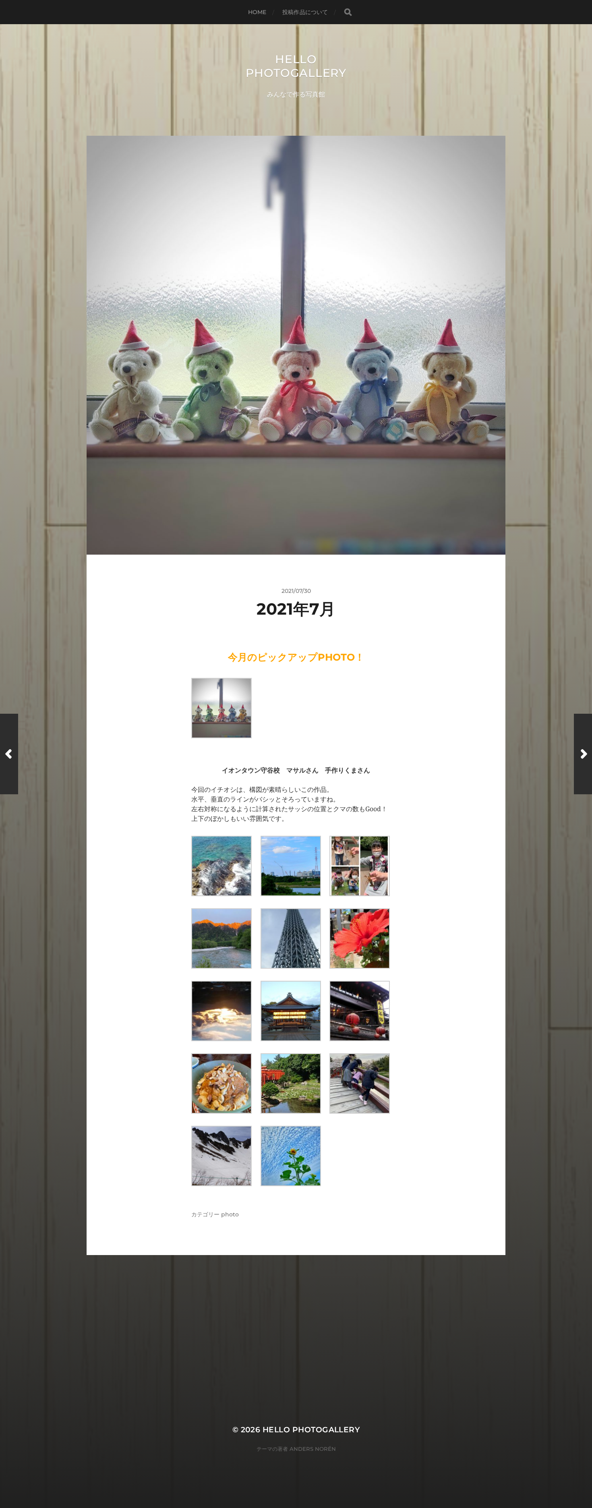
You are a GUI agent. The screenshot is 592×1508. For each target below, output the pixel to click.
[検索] (348, 12)
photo (230, 1214)
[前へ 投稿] (9, 754)
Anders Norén (313, 1449)
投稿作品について (305, 12)
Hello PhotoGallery (296, 66)
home (257, 12)
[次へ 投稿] (583, 754)
